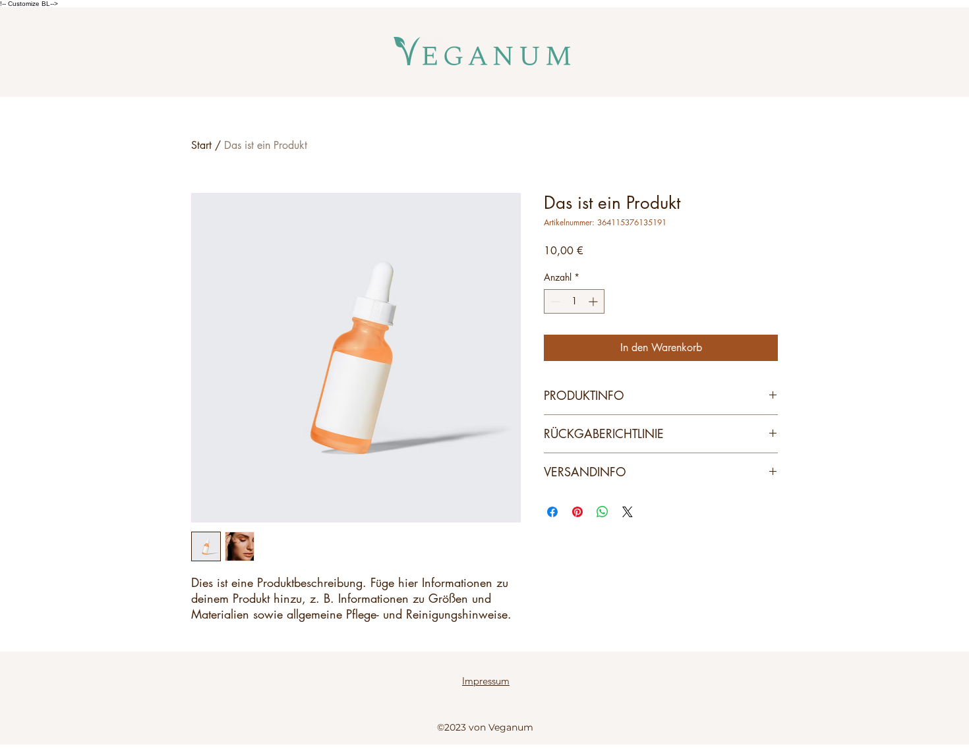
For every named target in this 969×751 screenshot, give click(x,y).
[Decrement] (554, 301)
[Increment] (594, 301)
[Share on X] (627, 512)
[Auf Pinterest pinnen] (577, 512)
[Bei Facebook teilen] (552, 512)
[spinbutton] (574, 301)
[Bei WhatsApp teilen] (602, 512)
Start (201, 145)
